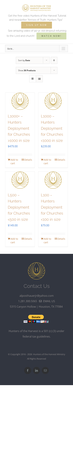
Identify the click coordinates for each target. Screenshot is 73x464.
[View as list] (39, 78)
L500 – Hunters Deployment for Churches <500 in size (19, 207)
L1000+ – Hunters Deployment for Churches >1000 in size (19, 128)
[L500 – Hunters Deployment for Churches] (20, 180)
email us (48, 301)
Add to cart (14, 161)
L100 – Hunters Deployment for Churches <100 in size (52, 207)
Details (28, 159)
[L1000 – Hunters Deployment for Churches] (53, 101)
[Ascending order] (54, 60)
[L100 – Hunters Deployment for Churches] (53, 180)
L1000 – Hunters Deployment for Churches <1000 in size (52, 128)
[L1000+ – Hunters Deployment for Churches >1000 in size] (20, 101)
